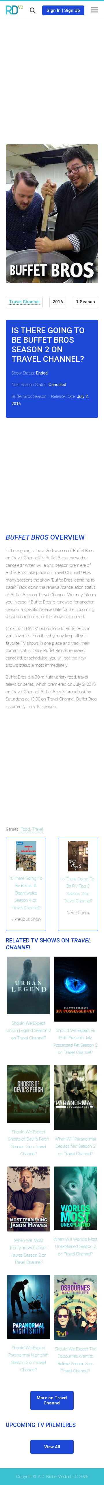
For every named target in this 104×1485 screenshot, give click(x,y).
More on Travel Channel (52, 1400)
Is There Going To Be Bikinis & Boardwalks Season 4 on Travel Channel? (26, 893)
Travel (37, 829)
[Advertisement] (52, 78)
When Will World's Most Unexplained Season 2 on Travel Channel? (75, 1247)
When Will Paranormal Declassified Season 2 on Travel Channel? (75, 1146)
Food (25, 829)
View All (52, 1446)
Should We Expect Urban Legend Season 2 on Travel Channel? (28, 1031)
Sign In (54, 10)
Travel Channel (24, 301)
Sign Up (72, 10)
